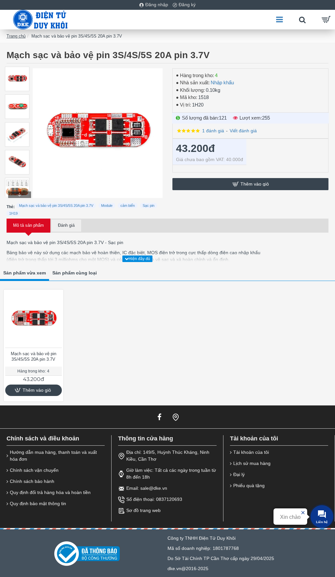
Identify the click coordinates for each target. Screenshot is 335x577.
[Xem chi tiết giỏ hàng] (326, 19)
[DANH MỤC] (279, 19)
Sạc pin (148, 205)
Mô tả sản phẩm (28, 225)
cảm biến (127, 205)
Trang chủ (16, 36)
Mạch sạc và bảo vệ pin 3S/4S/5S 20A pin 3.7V (56, 205)
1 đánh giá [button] (213, 130)
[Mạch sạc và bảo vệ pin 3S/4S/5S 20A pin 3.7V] (33, 319)
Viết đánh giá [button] (243, 130)
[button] (19, 71)
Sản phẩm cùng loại (74, 272)
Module (107, 205)
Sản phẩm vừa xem (24, 272)
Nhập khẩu (222, 82)
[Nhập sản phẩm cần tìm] (302, 19)
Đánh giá (66, 225)
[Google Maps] (175, 416)
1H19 (13, 213)
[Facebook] (159, 416)
